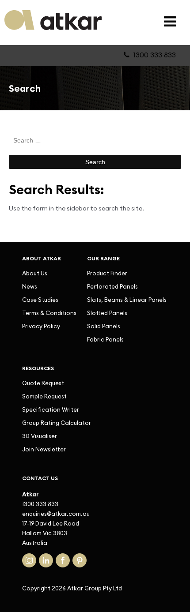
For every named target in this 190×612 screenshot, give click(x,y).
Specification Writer (50, 409)
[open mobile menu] (170, 21)
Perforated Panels (112, 286)
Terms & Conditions (49, 312)
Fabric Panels (105, 339)
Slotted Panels (107, 312)
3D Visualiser (39, 435)
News (29, 286)
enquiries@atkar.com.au (56, 513)
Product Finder (107, 273)
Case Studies (40, 299)
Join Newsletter (44, 449)
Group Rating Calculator (56, 422)
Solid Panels (103, 326)
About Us (34, 273)
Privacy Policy (41, 326)
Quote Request (43, 383)
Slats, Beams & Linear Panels (127, 299)
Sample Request (44, 396)
